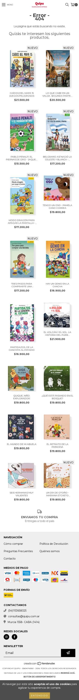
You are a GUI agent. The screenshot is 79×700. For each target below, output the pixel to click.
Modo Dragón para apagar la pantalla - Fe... (21, 221)
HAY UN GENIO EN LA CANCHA (57, 285)
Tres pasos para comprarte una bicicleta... (21, 285)
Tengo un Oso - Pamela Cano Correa (57, 206)
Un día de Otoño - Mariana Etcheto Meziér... (57, 494)
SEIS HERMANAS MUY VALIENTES (21, 494)
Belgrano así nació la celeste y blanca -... (57, 158)
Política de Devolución (54, 543)
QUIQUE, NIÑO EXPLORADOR (21, 397)
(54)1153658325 (17, 610)
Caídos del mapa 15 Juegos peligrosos (21, 94)
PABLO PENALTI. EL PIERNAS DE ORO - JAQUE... (21, 158)
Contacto (10, 558)
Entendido (39, 695)
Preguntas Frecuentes (18, 551)
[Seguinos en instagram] (6, 637)
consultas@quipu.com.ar (24, 616)
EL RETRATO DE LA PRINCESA (57, 445)
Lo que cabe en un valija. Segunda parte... (57, 94)
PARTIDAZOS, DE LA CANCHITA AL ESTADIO (22, 348)
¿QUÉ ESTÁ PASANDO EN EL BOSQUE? (57, 397)
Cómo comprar (13, 543)
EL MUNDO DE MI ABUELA (21, 444)
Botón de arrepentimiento (39, 677)
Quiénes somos (50, 551)
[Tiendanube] (40, 665)
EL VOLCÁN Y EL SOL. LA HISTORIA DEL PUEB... (57, 333)
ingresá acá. (68, 673)
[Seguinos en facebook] (14, 637)
